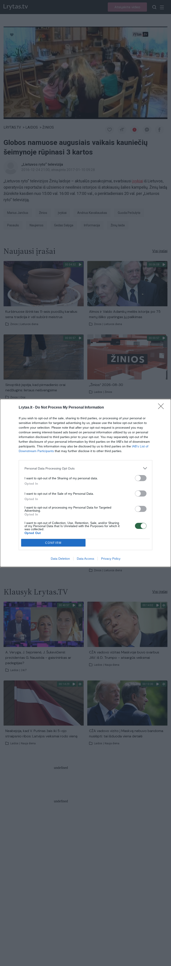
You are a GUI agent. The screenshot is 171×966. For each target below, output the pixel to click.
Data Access (85, 558)
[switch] (141, 478)
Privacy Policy (110, 558)
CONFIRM (53, 543)
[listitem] (85, 468)
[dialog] (85, 483)
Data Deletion (60, 558)
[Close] (162, 407)
